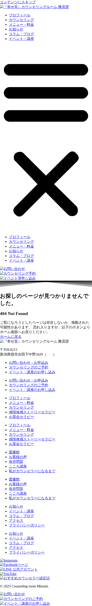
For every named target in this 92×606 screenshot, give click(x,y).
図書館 (14, 452)
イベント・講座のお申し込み (32, 372)
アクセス (16, 520)
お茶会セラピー (21, 417)
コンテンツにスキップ (18, 2)
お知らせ (16, 29)
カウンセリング (21, 20)
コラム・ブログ (21, 34)
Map (49, 354)
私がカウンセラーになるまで (32, 471)
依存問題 (16, 462)
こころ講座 (18, 466)
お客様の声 (18, 457)
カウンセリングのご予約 (28, 367)
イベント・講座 (21, 39)
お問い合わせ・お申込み (28, 362)
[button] (46, 138)
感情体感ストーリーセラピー (32, 412)
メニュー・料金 (21, 24)
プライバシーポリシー (27, 525)
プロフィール (19, 15)
